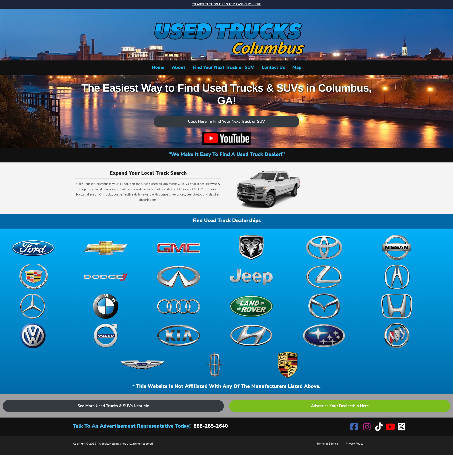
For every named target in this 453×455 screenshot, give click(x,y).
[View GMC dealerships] (178, 247)
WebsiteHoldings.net (112, 444)
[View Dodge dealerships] (106, 277)
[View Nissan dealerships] (397, 247)
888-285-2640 (211, 426)
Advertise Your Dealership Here (340, 406)
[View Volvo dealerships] (106, 335)
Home (158, 67)
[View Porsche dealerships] (288, 365)
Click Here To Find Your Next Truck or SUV (226, 121)
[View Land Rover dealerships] (251, 306)
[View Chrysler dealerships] (142, 365)
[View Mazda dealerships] (324, 306)
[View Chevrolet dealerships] (106, 247)
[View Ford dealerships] (33, 247)
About (178, 67)
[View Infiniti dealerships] (178, 277)
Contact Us (273, 67)
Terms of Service (327, 444)
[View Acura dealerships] (397, 277)
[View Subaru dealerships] (324, 335)
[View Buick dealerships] (397, 335)
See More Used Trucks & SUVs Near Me (113, 406)
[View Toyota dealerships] (324, 247)
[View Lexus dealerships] (324, 277)
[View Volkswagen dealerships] (33, 335)
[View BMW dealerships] (106, 306)
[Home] (226, 34)
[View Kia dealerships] (178, 335)
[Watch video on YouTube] (226, 138)
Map (297, 67)
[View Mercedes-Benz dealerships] (33, 306)
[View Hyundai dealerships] (251, 335)
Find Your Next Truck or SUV (223, 67)
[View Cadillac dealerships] (33, 277)
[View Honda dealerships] (397, 306)
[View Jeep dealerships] (251, 277)
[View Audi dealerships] (178, 306)
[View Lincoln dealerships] (215, 365)
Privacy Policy (354, 444)
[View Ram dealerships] (251, 247)
